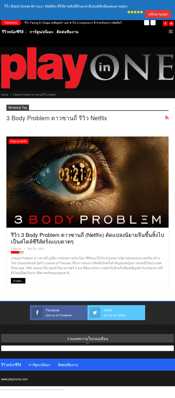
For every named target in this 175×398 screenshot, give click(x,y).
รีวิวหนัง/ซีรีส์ (12, 31)
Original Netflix (18, 141)
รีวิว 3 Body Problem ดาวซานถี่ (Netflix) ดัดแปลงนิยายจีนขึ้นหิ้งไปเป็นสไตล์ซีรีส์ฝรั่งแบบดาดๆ (87, 238)
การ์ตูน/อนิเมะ (41, 31)
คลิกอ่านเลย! (158, 14)
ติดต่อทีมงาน (67, 31)
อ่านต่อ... (18, 280)
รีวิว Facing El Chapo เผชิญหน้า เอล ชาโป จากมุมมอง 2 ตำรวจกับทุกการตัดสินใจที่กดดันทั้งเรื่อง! (83, 23)
